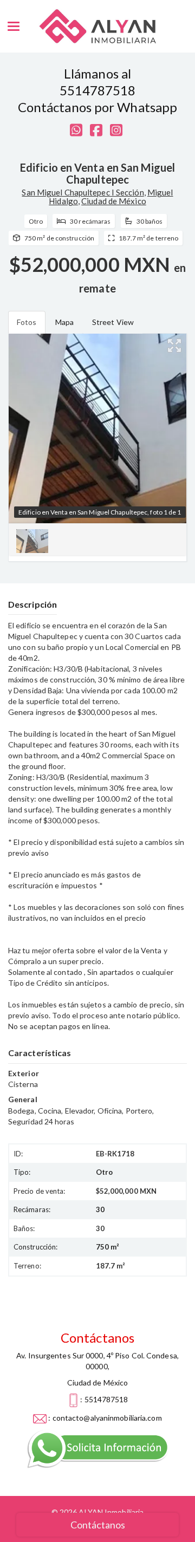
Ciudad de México (113, 201)
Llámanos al (97, 73)
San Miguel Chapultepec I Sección (83, 192)
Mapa (64, 322)
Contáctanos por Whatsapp (97, 107)
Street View (113, 322)
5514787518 (98, 90)
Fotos (27, 322)
